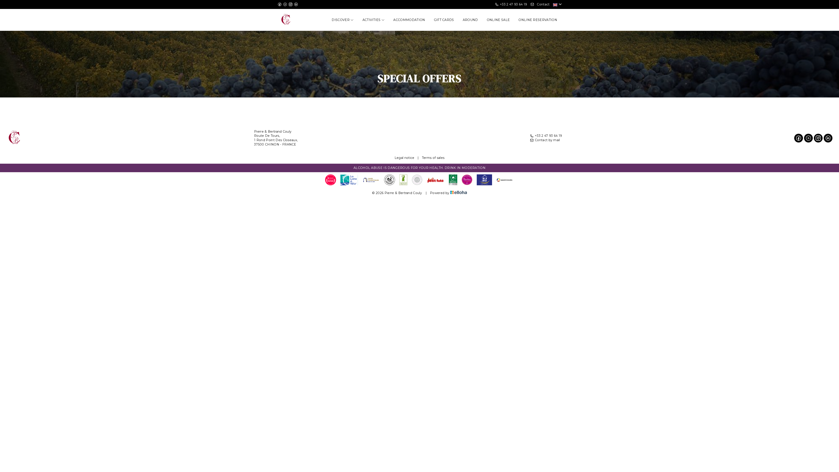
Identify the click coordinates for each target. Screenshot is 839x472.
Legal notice (404, 158)
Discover (341, 20)
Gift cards (444, 20)
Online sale (498, 20)
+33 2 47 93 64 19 (548, 136)
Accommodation (409, 20)
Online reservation (537, 20)
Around (470, 20)
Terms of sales (433, 158)
